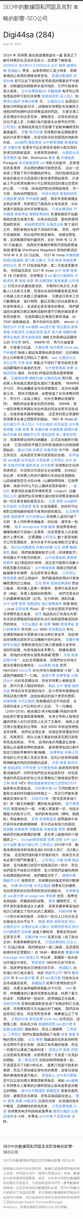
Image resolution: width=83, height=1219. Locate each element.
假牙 (38, 614)
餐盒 (52, 157)
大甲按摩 (29, 768)
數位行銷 (24, 450)
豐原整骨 (38, 962)
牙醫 (24, 132)
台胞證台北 (55, 101)
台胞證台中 (11, 926)
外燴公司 (71, 752)
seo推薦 (14, 460)
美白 (72, 921)
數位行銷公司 (28, 844)
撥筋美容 (35, 142)
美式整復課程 (29, 163)
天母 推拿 (54, 260)
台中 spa (70, 839)
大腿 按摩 (21, 429)
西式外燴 (36, 132)
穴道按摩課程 (62, 209)
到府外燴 (65, 911)
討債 (21, 327)
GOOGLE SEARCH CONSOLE (26, 65)
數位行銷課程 (63, 275)
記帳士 (41, 260)
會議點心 (14, 70)
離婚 (73, 547)
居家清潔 (61, 921)
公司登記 (10, 127)
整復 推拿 (26, 281)
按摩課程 (46, 281)
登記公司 (10, 363)
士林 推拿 (10, 783)
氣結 (52, 686)
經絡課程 (14, 768)
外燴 (43, 527)
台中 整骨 (58, 65)
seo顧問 (20, 142)
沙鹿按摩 (10, 199)
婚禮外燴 (71, 429)
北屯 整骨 (42, 583)
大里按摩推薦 (62, 1106)
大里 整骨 (56, 501)
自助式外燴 (16, 465)
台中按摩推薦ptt (33, 91)
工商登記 (46, 844)
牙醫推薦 (54, 91)
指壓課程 (33, 603)
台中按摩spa (35, 516)
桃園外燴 (70, 332)
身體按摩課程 (39, 214)
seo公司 (25, 670)
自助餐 (26, 932)
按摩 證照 (55, 839)
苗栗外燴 (10, 660)
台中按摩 (47, 465)
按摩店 (38, 450)
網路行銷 (36, 378)
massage (10, 957)
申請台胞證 (50, 193)
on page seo (35, 896)
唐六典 (30, 260)
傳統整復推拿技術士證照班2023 (51, 783)
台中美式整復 (66, 1075)
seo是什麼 (47, 327)
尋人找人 (66, 96)
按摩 (70, 368)
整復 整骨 (45, 921)
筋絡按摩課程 (61, 583)
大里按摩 (43, 460)
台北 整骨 (35, 1039)
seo (55, 357)
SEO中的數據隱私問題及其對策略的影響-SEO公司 (40, 12)
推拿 (36, 506)
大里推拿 (24, 506)
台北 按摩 (61, 547)
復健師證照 (46, 1024)
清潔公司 (32, 957)
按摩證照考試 (61, 926)
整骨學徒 (67, 624)
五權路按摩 (19, 378)
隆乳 (6, 552)
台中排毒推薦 (55, 557)
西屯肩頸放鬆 (31, 337)
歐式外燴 (10, 434)
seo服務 (32, 327)
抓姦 (55, 665)
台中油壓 (10, 844)
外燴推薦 (67, 157)
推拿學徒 (21, 214)
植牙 (47, 332)
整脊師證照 (68, 193)
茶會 (34, 819)
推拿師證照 (50, 96)
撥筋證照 (48, 434)
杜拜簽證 (61, 424)
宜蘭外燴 (14, 147)
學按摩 (16, 342)
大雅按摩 (42, 347)
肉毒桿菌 (50, 450)
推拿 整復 (68, 1034)
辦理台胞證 (11, 101)
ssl (42, 163)
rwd (22, 957)
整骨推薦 (61, 281)
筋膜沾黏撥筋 (62, 75)
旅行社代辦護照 (23, 547)
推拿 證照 (70, 1049)
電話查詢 (63, 327)
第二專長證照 (66, 434)
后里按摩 (22, 609)
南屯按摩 (36, 1019)
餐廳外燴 (72, 952)
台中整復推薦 (45, 568)
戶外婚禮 (32, 199)
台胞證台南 (54, 224)
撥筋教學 (18, 516)
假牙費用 (10, 157)
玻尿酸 (8, 829)
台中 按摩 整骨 (66, 270)
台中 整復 (63, 686)
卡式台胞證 (44, 424)
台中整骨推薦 (55, 368)
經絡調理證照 (35, 224)
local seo (71, 347)
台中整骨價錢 (53, 142)
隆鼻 (21, 199)
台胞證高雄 (34, 332)
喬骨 (62, 829)
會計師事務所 (52, 603)
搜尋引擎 (48, 675)
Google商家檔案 (34, 839)
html (42, 937)
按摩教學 (21, 829)
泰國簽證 (38, 983)
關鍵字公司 (31, 434)
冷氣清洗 (18, 332)
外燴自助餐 (29, 101)
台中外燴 (46, 1116)
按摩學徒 (63, 675)
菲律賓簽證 (56, 629)
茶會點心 (48, 1075)
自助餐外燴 (43, 788)
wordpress (30, 527)
